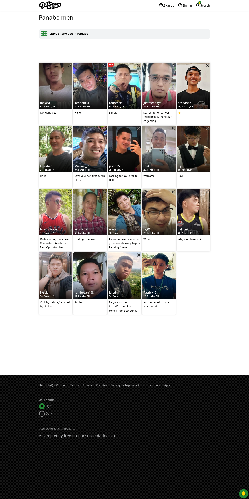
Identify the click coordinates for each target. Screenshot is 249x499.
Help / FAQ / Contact (53, 385)
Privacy (87, 385)
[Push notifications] (243, 493)
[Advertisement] (124, 51)
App (167, 385)
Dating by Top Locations (127, 385)
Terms (74, 385)
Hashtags (154, 385)
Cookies (101, 385)
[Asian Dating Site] (50, 5)
